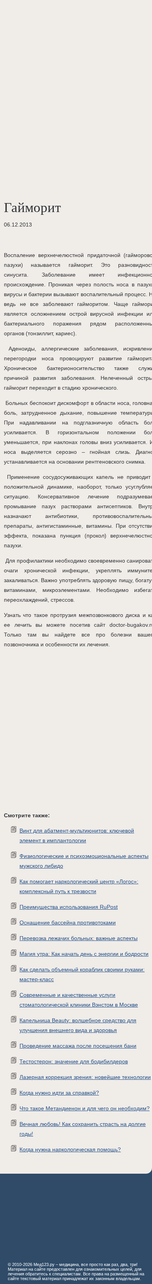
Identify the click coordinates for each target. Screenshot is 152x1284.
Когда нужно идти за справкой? (59, 1093)
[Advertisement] (76, 80)
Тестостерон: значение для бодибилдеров (73, 1061)
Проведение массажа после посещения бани (77, 1046)
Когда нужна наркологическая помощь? (70, 1149)
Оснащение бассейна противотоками (67, 922)
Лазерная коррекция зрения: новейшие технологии (85, 1077)
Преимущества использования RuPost (68, 907)
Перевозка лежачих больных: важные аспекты (78, 938)
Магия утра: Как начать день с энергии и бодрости (83, 954)
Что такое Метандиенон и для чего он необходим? (84, 1108)
